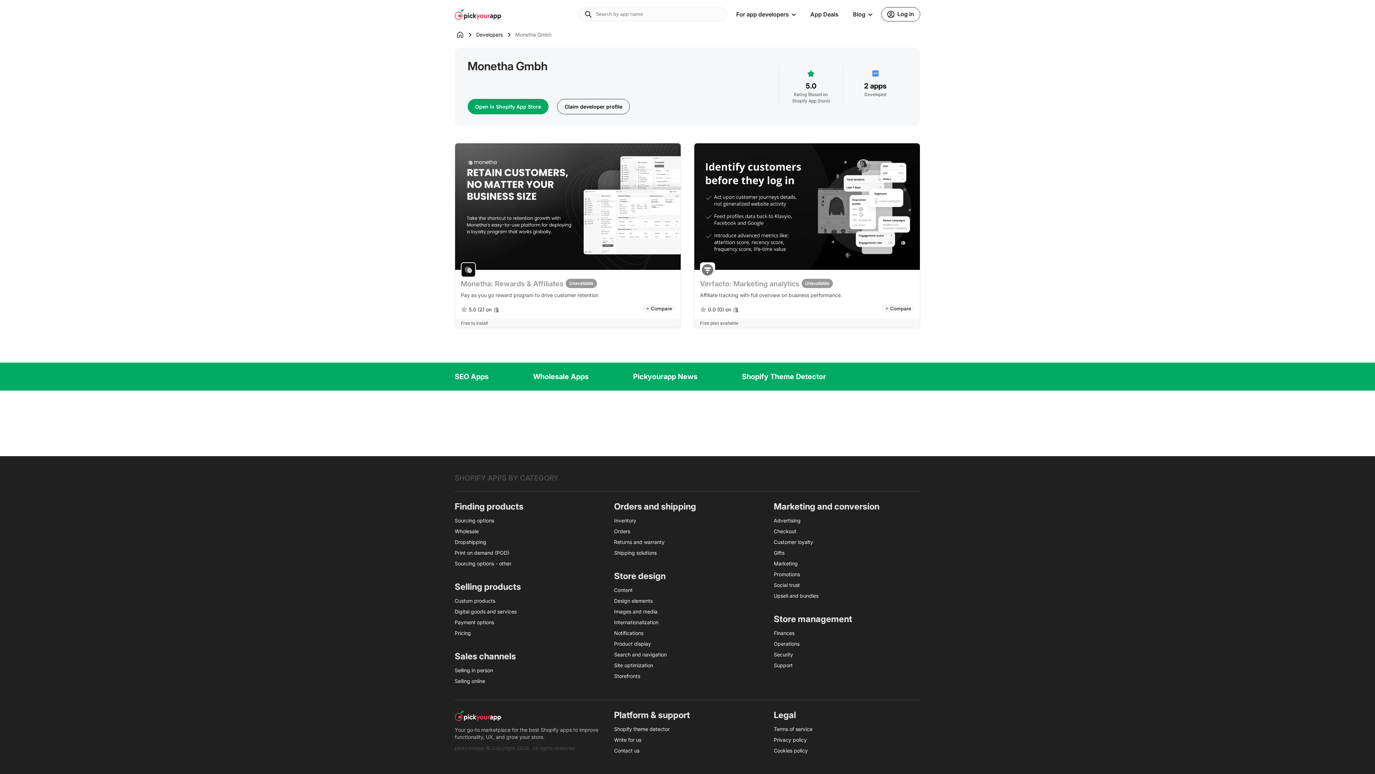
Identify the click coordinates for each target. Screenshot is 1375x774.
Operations (787, 644)
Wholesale (467, 531)
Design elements (633, 601)
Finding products (489, 506)
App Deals (824, 14)
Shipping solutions (635, 553)
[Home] (465, 34)
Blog (859, 14)
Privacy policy (790, 740)
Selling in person (474, 670)
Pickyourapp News (665, 376)
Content (623, 590)
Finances (784, 633)
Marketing (786, 563)
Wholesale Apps (561, 376)
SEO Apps (472, 376)
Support (783, 665)
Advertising (787, 520)
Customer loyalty (793, 542)
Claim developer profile (593, 107)
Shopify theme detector (642, 729)
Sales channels (485, 656)
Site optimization (633, 665)
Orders (622, 531)
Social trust (787, 585)
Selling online (470, 681)
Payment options (474, 622)
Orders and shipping (655, 506)
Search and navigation (640, 654)
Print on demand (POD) (482, 553)
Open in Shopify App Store (508, 107)
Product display (632, 644)
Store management (813, 619)
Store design (640, 576)
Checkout (785, 531)
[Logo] (478, 14)
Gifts (779, 553)
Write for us (627, 740)
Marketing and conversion (826, 506)
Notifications (628, 633)
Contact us (627, 750)
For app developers (762, 14)
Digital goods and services (486, 611)
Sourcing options (474, 520)
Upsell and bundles (796, 596)
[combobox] (652, 14)
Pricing (463, 633)
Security (783, 654)
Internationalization (636, 622)
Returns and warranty (639, 542)
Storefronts (627, 676)
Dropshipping (470, 542)
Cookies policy (791, 750)
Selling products (488, 587)
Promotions (787, 574)
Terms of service (793, 729)
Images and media (635, 611)
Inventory (625, 520)
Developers (489, 35)
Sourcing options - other (483, 563)
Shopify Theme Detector (784, 376)
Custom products (475, 601)
